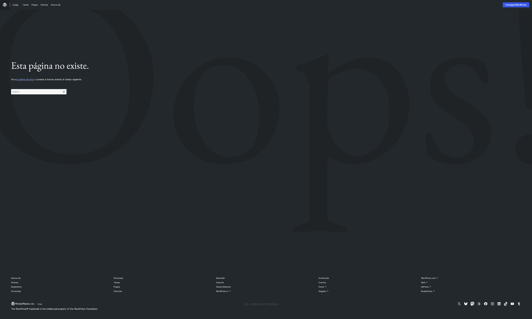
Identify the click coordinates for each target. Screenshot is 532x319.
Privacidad (16, 291)
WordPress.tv (223, 291)
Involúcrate (324, 278)
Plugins (117, 287)
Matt (424, 282)
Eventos (322, 282)
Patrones (118, 291)
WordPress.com (429, 278)
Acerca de (16, 278)
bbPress (426, 287)
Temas (117, 282)
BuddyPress (428, 291)
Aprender (220, 278)
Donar (323, 287)
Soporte (220, 282)
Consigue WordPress (516, 5)
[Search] (64, 91)
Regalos (323, 291)
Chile (40, 304)
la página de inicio (25, 79)
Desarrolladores (223, 287)
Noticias (14, 282)
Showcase (118, 278)
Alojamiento (16, 287)
